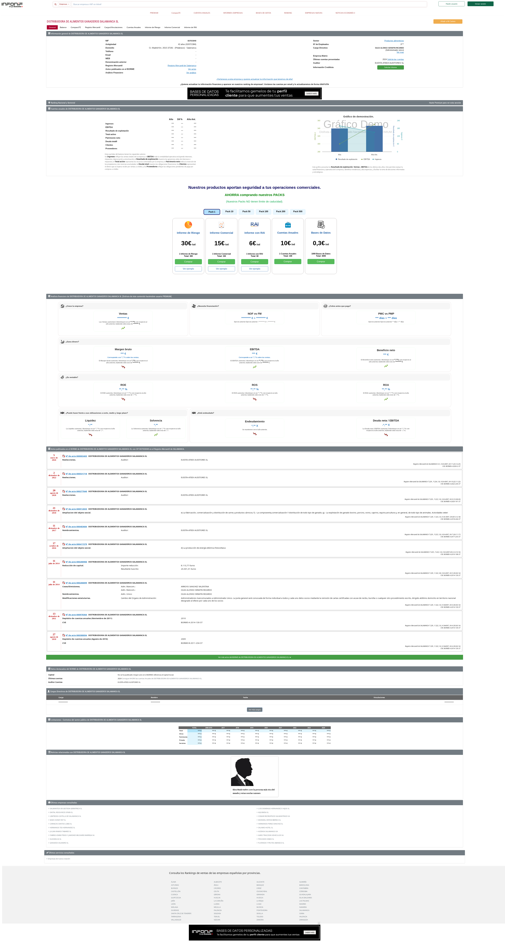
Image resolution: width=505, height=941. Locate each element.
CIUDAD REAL (262, 891)
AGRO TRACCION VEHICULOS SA (271, 835)
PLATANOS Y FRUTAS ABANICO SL (271, 843)
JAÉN (173, 901)
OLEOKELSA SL (55, 839)
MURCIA (260, 907)
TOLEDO (260, 916)
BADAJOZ (260, 885)
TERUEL (217, 916)
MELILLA (217, 907)
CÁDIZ (259, 888)
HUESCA (260, 897)
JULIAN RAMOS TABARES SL (60, 831)
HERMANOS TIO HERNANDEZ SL (62, 827)
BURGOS (174, 888)
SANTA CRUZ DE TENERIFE (181, 913)
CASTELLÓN (175, 891)
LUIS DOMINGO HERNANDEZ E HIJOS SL (274, 808)
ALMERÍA (302, 882)
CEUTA (216, 891)
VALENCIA (303, 916)
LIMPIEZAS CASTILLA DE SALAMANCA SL (65, 816)
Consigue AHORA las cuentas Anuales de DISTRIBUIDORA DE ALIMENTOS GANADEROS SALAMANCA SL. (162, 678)
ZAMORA (260, 920)
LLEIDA (216, 904)
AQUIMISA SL (263, 812)
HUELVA (217, 897)
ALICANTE (260, 882)
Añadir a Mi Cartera (448, 21)
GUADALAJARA (305, 894)
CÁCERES (217, 888)
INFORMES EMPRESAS (233, 13)
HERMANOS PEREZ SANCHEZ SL (270, 824)
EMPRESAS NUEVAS (313, 13)
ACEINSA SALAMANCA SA (268, 831)
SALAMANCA (304, 910)
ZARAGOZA (303, 920)
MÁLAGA (174, 907)
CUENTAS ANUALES (202, 13)
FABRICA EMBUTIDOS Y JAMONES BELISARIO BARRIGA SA (72, 835)
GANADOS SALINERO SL (59, 843)
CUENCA (174, 894)
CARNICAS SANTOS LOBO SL (61, 824)
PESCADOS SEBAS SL (266, 839)
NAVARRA (303, 907)
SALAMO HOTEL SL (265, 827)
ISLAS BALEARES (305, 897)
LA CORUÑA (218, 901)
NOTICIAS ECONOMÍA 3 (345, 13)
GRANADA (260, 894)
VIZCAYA (217, 920)
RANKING (288, 13)
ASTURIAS (175, 885)
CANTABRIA (303, 888)
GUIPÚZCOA (176, 897)
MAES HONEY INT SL (58, 820)
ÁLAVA (173, 882)
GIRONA (217, 894)
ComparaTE (176, 13)
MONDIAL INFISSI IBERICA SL (269, 820)
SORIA (301, 913)
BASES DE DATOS (263, 13)
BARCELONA (304, 885)
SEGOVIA (217, 913)
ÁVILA (216, 885)
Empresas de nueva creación (59, 859)
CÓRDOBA (303, 891)
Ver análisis (191, 73)
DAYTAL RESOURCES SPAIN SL (61, 812)
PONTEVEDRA (262, 910)
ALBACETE (218, 882)
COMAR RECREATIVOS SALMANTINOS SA (274, 816)
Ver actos (192, 69)
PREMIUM (154, 13)
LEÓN (173, 904)
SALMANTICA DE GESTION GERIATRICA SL (66, 808)
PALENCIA (218, 910)
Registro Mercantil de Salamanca (182, 65)
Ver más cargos (255, 709)
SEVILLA (260, 913)
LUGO (259, 904)
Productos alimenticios (394, 41)
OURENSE (175, 910)
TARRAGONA (176, 916)
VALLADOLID (176, 920)
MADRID (302, 904)
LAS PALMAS (304, 901)
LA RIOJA (260, 901)
